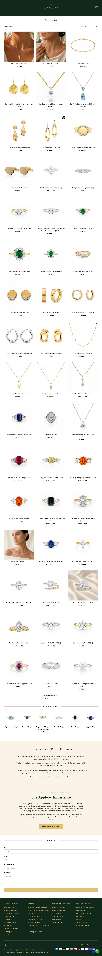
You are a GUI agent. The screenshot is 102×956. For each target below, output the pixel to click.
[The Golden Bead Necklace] (83, 336)
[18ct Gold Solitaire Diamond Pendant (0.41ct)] (51, 87)
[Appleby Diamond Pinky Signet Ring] (83, 130)
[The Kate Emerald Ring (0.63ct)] (51, 255)
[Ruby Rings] (75, 717)
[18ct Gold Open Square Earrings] (51, 336)
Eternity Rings (9, 916)
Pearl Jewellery (57, 919)
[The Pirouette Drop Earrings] (51, 130)
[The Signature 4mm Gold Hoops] (83, 296)
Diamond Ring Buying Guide (37, 907)
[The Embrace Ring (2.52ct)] (51, 585)
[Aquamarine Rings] (11, 717)
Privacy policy (17, 950)
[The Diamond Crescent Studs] (19, 296)
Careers (79, 919)
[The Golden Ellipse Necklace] (19, 377)
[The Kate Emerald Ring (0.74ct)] (19, 255)
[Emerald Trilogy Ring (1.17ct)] (83, 212)
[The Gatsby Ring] (51, 418)
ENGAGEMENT (27, 15)
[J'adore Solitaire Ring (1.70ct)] (51, 626)
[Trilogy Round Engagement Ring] (83, 171)
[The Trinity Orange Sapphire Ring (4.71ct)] (83, 461)
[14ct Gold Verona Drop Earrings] (19, 130)
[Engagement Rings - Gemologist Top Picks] (43, 717)
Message (7, 873)
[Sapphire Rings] (91, 717)
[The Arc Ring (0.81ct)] (51, 667)
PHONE (96, 15)
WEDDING (39, 15)
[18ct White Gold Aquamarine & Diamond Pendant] (83, 87)
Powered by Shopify (42, 952)
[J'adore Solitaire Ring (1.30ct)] (83, 626)
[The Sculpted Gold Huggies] (51, 296)
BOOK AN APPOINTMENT (11, 15)
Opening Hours (81, 910)
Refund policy (8, 950)
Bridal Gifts (8, 925)
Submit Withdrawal (82, 925)
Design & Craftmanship (84, 913)
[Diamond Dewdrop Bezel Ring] (83, 255)
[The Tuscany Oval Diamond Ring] (51, 171)
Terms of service (26, 950)
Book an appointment (51, 826)
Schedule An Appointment (85, 907)
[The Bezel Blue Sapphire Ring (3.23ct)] (19, 418)
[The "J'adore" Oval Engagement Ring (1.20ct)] (83, 667)
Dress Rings (8, 919)
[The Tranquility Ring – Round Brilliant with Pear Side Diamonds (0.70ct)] (51, 212)
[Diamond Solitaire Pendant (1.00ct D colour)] (83, 418)
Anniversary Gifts (10, 922)
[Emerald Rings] (27, 717)
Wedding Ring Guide (35, 932)
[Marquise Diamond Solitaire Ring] (83, 545)
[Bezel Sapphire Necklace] (51, 47)
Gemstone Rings (57, 922)
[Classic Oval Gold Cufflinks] (19, 171)
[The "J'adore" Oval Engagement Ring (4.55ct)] (83, 502)
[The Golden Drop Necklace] (51, 377)
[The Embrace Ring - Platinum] (83, 585)
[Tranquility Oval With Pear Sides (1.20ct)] (19, 212)
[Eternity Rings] (59, 717)
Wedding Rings (9, 932)
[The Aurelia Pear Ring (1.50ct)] (19, 626)
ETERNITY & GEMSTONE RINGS (57, 15)
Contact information (37, 950)
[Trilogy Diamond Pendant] (19, 545)
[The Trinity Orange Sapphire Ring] (19, 502)
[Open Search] (90, 7)
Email (6, 856)
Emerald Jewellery (58, 916)
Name (6, 848)
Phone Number (9, 864)
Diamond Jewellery (58, 907)
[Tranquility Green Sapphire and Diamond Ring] (51, 502)
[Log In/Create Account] (93, 7)
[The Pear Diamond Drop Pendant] (83, 377)
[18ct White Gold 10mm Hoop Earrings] (19, 336)
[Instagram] (5, 945)
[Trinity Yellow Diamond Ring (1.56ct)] (51, 461)
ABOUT (86, 15)
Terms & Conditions (83, 922)
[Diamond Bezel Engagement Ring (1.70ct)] (19, 585)
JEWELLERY (76, 15)
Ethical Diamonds (34, 916)
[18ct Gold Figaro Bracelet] (83, 47)
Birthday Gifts (9, 907)
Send (51, 890)
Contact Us (80, 916)
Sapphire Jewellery (58, 910)
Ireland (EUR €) (88, 945)
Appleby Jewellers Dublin (25, 952)
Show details (51, 523)
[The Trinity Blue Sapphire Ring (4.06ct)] (51, 545)
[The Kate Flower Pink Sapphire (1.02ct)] (19, 667)
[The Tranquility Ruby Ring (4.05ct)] (19, 461)
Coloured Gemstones (11, 929)
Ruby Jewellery (9, 935)
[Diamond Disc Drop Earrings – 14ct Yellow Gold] (19, 87)
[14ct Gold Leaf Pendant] (19, 47)
